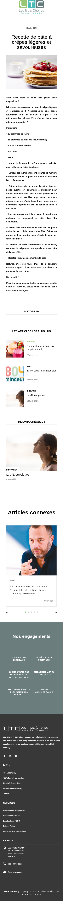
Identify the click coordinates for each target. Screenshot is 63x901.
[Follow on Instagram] (10, 756)
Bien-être (31, 342)
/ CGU (17, 821)
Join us (6, 793)
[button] (25, 612)
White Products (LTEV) (12, 788)
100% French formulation (13, 778)
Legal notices (9, 821)
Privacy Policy (9, 826)
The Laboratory (9, 773)
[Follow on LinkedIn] (15, 756)
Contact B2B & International (14, 831)
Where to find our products (14, 811)
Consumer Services (11, 816)
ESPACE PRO (10, 891)
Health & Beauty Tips (12, 783)
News (29, 366)
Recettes (31, 28)
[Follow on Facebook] (4, 756)
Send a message (15, 872)
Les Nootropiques (36, 395)
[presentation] (7, 613)
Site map (36, 894)
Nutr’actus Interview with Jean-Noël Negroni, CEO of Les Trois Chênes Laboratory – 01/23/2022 (28, 590)
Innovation (32, 391)
